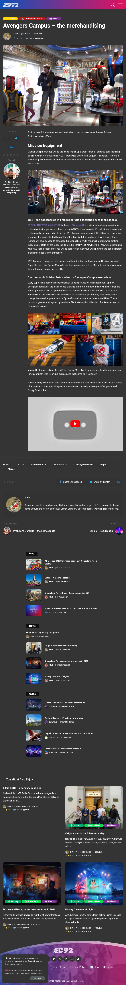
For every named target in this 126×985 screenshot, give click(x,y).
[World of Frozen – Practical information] (33, 720)
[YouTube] (72, 959)
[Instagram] (60, 959)
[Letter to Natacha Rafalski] (33, 580)
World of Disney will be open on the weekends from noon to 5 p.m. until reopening (11, 187)
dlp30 (104, 464)
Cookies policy (36, 973)
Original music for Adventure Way (61, 646)
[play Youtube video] (75, 424)
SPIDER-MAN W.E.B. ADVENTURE (44, 225)
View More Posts (109, 498)
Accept (37, 978)
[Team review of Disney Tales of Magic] (33, 751)
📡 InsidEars (17, 810)
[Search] (112, 4)
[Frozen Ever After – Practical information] (33, 705)
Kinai (16, 34)
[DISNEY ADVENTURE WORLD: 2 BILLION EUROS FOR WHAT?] (33, 610)
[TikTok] (78, 959)
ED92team (53, 753)
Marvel (11, 469)
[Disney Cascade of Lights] (33, 678)
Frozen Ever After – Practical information (65, 703)
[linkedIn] (21, 38)
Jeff (50, 612)
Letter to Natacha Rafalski (57, 578)
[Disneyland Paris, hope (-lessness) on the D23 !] (33, 595)
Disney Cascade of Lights (57, 676)
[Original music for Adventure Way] (33, 648)
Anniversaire (39, 464)
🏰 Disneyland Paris (32, 18)
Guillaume (53, 706)
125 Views (34, 806)
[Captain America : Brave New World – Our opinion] (33, 735)
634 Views (38, 34)
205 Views (98, 852)
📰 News (53, 18)
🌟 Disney (9, 810)
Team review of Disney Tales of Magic (63, 749)
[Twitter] (17, 38)
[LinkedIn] (66, 959)
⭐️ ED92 (10, 18)
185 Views (98, 928)
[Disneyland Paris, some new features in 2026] (33, 663)
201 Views (36, 924)
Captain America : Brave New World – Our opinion (69, 733)
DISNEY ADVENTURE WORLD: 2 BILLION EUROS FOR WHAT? (72, 608)
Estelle (52, 737)
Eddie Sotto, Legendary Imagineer (42, 632)
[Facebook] (14, 38)
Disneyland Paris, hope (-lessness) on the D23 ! (67, 593)
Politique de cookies (13, 964)
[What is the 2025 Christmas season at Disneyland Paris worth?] (33, 564)
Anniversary (60, 464)
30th (21, 464)
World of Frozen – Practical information (64, 718)
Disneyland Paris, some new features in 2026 (66, 661)
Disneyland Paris (80, 225)
